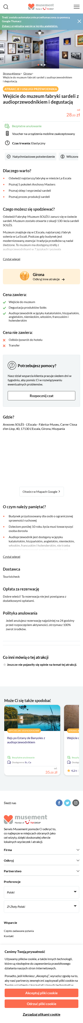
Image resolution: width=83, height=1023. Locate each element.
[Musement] (41, 7)
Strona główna (11, 73)
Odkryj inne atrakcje (46, 279)
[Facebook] (59, 803)
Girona (27, 73)
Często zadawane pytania (19, 930)
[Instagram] (75, 803)
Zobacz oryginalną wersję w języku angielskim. (30, 26)
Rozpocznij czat (41, 396)
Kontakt (9, 936)
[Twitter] (67, 803)
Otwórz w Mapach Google (40, 491)
